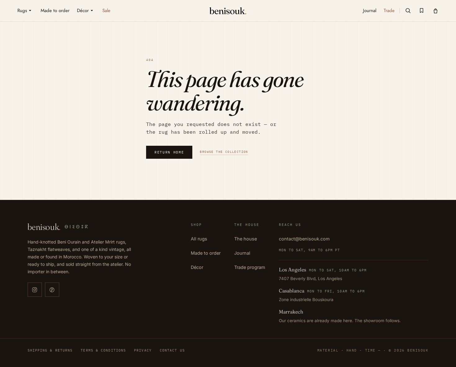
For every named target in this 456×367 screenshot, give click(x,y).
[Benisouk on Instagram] (35, 290)
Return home (169, 152)
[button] (408, 10)
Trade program (249, 267)
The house (245, 238)
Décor (197, 267)
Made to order (206, 253)
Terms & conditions (103, 350)
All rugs (199, 238)
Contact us (172, 350)
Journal (242, 253)
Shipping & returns (50, 350)
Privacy (143, 350)
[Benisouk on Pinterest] (52, 290)
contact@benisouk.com (304, 238)
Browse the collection (224, 152)
